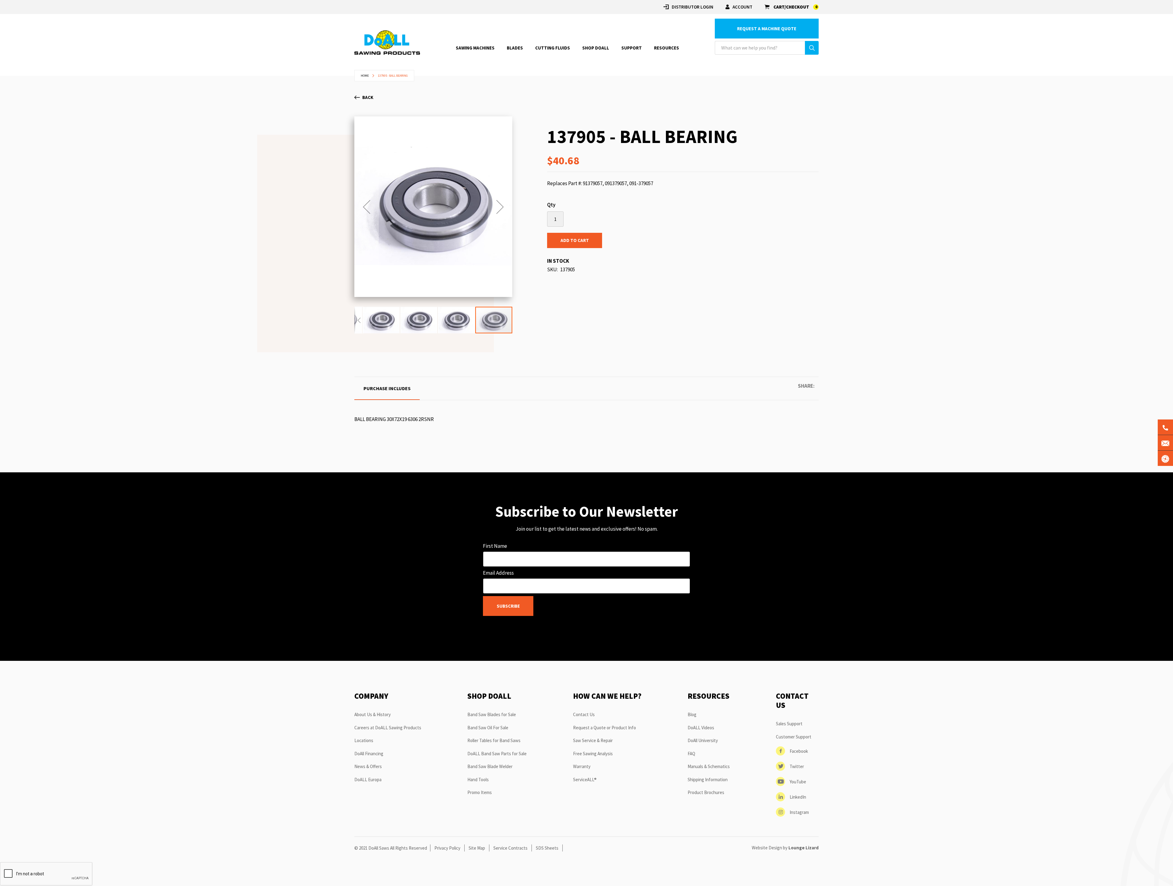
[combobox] (767, 48)
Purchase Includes (387, 388)
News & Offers (368, 766)
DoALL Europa (368, 779)
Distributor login (692, 7)
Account (742, 7)
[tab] (387, 388)
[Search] (812, 48)
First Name (495, 546)
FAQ (691, 753)
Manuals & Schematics (709, 766)
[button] (366, 206)
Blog (692, 714)
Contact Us (584, 714)
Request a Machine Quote (766, 28)
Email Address (498, 572)
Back (367, 97)
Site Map (477, 848)
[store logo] (387, 42)
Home (365, 76)
